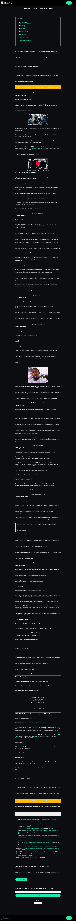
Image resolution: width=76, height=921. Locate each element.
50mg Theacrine (23, 28)
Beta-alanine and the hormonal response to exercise (34, 828)
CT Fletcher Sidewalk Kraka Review (26, 23)
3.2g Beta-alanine (23, 25)
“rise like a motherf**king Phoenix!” (28, 763)
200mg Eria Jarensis (24, 31)
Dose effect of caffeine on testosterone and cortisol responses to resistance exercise (41, 839)
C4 (7, 918)
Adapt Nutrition (38, 148)
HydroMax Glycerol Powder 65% (30, 857)
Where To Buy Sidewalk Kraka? (25, 40)
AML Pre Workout (34, 433)
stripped (56, 438)
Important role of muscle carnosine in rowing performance (34, 823)
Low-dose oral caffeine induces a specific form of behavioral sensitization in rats (38, 842)
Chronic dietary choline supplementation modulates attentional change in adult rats (39, 835)
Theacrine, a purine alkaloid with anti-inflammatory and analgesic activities (37, 846)
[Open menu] (74, 3)
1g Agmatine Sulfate (23, 33)
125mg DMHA (22, 30)
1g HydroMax (22, 36)
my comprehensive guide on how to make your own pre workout (31, 277)
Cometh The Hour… (23, 22)
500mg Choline (23, 34)
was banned (38, 414)
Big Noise (35, 736)
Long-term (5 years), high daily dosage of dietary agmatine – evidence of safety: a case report (42, 848)
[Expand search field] (69, 3)
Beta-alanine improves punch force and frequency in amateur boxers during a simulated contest (42, 825)
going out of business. (42, 722)
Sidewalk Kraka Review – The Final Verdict (28, 39)
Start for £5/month (21, 879)
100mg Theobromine (24, 37)
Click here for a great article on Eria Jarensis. (23, 479)
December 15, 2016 (34, 710)
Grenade (44, 148)
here (45, 87)
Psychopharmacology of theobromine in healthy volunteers (35, 851)
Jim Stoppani (32, 148)
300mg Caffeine (23, 27)
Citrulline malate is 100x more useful (22, 545)
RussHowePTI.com (5, 917)
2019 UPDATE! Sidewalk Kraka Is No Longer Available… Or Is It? (31, 42)
